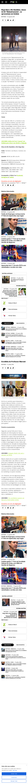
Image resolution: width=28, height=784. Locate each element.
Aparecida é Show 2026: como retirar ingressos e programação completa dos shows (14, 349)
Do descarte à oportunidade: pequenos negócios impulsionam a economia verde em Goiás (15, 336)
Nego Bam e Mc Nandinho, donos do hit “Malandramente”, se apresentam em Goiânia (10, 615)
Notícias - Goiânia (10, 333)
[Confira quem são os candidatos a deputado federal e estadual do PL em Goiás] (3, 355)
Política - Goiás (9, 340)
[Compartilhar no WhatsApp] (8, 20)
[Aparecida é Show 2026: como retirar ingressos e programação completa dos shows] (3, 669)
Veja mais (15, 770)
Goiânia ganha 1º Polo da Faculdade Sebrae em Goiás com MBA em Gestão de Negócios (13, 240)
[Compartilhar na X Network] (5, 20)
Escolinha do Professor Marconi (17, 280)
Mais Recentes (20, 323)
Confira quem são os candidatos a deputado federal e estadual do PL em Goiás (15, 356)
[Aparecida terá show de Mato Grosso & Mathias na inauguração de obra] (3, 328)
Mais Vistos (7, 323)
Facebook (20, 175)
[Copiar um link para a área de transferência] (13, 20)
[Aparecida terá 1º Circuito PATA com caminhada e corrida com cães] (14, 253)
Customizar (14, 777)
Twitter (11, 177)
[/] (2, 2)
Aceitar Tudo (14, 773)
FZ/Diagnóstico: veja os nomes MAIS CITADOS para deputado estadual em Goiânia (15, 343)
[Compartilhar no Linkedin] (10, 20)
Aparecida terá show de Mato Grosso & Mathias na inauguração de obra (16, 329)
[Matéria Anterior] (6, 279)
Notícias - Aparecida (10, 327)
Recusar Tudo (14, 781)
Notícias (3, 17)
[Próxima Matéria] (22, 292)
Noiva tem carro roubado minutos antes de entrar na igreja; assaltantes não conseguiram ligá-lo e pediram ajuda (9, 293)
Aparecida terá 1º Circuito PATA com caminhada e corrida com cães (13, 266)
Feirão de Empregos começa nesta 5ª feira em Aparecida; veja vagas (13, 215)
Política (13, 600)
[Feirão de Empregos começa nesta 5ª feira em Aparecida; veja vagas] (14, 201)
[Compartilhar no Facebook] (3, 20)
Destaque (7, 655)
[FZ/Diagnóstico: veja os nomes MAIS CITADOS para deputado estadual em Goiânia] (3, 663)
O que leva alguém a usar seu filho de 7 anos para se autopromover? (18, 603)
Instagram (4, 177)
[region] (14, 774)
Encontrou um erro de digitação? (11, 181)
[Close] (26, 765)
